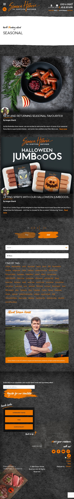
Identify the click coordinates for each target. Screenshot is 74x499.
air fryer (7, 266)
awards (38, 266)
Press (30, 290)
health (24, 282)
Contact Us (18, 469)
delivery (43, 274)
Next (48, 235)
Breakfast (8, 270)
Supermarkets (23, 298)
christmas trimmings (41, 270)
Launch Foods (40, 282)
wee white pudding (11, 302)
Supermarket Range (11, 298)
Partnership (23, 290)
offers (16, 290)
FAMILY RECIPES (10, 278)
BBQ (49, 266)
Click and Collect (10, 274)
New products (56, 286)
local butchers (59, 282)
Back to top (30, 434)
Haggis (57, 278)
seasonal (36, 294)
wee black (61, 298)
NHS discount (9, 290)
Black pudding (56, 266)
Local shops (18, 286)
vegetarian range (51, 298)
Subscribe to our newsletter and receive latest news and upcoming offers (28, 382)
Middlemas (39, 286)
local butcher (50, 282)
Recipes (50, 290)
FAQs (19, 419)
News (63, 286)
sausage (7, 294)
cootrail (37, 274)
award (24, 266)
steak (53, 294)
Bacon (44, 266)
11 (45, 228)
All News (9, 256)
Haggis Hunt (9, 282)
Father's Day (20, 278)
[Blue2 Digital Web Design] (68, 462)
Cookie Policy (8, 469)
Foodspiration (30, 278)
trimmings (31, 298)
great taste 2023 (48, 278)
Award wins (31, 266)
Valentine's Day (40, 298)
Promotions (36, 290)
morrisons (47, 286)
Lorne (25, 286)
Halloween (17, 282)
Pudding (44, 290)
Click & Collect (60, 7)
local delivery (9, 286)
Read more (63, 129)
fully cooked (39, 278)
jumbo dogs (31, 282)
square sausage (45, 294)
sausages (15, 294)
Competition (20, 274)
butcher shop (16, 270)
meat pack (32, 286)
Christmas (30, 270)
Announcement (16, 266)
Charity (24, 270)
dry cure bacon (51, 274)
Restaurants (58, 290)
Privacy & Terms (8, 466)
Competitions (29, 274)
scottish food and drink (25, 294)
